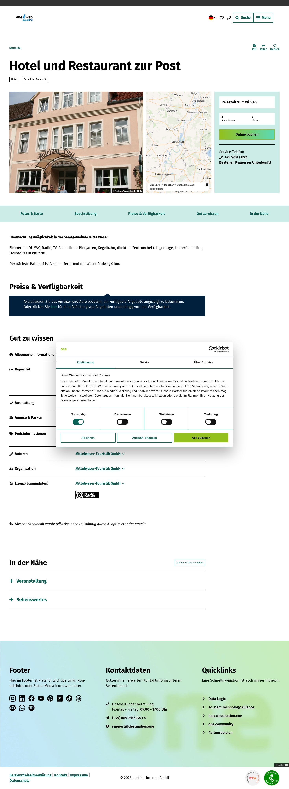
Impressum (79, 775)
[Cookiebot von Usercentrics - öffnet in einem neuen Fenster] (211, 349)
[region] (178, 142)
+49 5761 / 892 (236, 157)
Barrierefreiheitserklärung (30, 775)
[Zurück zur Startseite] (24, 18)
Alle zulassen (201, 437)
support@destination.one (133, 726)
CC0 (286, 765)
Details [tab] (144, 362)
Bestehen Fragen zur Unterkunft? (245, 162)
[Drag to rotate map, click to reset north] (151, 108)
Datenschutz (19, 780)
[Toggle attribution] (207, 184)
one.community (220, 724)
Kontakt (60, 775)
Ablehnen (88, 437)
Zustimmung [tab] (85, 362)
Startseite (15, 48)
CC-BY (139, 191)
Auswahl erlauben (144, 437)
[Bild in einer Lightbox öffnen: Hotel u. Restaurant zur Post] (76, 142)
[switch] (122, 422)
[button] (279, 778)
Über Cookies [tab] (203, 362)
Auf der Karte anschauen (189, 562)
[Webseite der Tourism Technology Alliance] (253, 778)
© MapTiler (168, 185)
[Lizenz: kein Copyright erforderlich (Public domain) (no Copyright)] (87, 498)
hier (54, 307)
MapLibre (155, 185)
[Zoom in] (151, 96)
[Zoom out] (151, 102)
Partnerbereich (220, 733)
